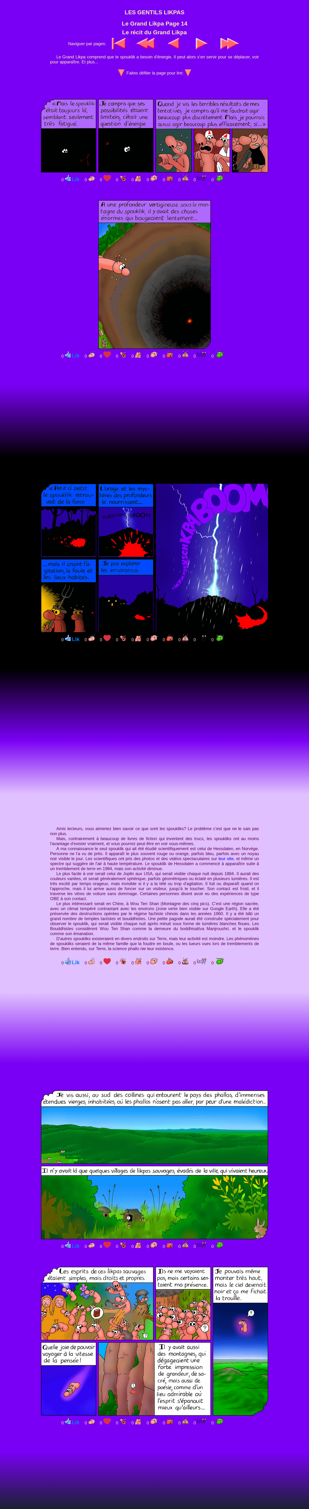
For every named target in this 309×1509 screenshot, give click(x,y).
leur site (226, 858)
